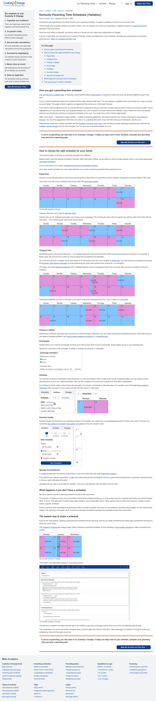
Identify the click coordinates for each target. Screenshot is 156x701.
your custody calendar (123, 527)
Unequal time (52, 59)
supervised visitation (109, 473)
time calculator (15, 669)
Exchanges (51, 65)
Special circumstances (55, 75)
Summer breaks (53, 72)
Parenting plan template (11, 672)
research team (49, 18)
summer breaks (52, 126)
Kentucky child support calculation (55, 263)
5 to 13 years (102, 676)
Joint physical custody (10, 687)
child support (96, 95)
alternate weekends (62, 267)
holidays (42, 126)
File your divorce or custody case (51, 95)
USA (54, 11)
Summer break (39, 679)
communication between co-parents (79, 336)
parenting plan (138, 26)
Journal (5, 676)
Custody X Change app (51, 527)
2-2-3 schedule (87, 217)
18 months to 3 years (105, 669)
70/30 (46, 669)
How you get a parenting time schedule (58, 49)
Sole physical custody (10, 690)
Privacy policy (71, 687)
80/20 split (116, 260)
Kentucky (61, 11)
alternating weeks (91, 181)
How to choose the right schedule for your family (62, 52)
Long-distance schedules (43, 672)
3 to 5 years (102, 672)
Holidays (50, 69)
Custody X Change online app (90, 123)
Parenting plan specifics (138, 666)
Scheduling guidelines (137, 669)
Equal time (51, 56)
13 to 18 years (103, 679)
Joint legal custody (9, 693)
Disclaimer (70, 693)
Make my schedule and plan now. (63, 39)
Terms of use (70, 690)
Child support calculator (138, 672)
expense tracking (15, 676)
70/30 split (124, 299)
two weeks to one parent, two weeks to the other (66, 423)
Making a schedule (41, 666)
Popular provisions (73, 669)
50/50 (36, 669)
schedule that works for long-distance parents (81, 165)
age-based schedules (47, 161)
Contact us (38, 696)
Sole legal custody (9, 696)
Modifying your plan (73, 679)
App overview (7, 666)
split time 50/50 (70, 213)
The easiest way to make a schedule (57, 82)
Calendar (5, 669)
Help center (38, 687)
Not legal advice (72, 696)
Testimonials (7, 679)
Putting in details (53, 62)
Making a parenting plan (75, 666)
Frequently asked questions (44, 690)
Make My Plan (143, 3)
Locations (48, 11)
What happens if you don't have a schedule (60, 78)
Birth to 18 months (104, 666)
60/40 (41, 669)
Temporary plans (72, 676)
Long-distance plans (73, 672)
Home (41, 11)
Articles (102, 3)
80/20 (51, 669)
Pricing (112, 3)
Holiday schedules (41, 676)
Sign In (128, 3)
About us (37, 693)
